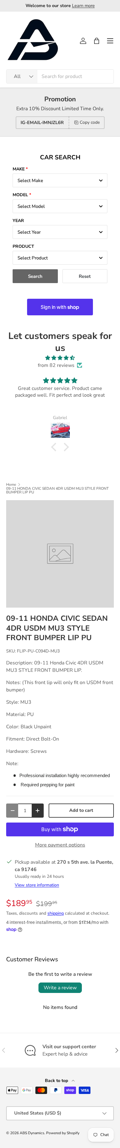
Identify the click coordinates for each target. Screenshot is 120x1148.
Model (20, 195)
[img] (60, 358)
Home (11, 484)
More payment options (60, 845)
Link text (86, 5)
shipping (55, 913)
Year (18, 221)
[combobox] (60, 76)
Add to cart (81, 810)
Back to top (57, 1081)
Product (23, 246)
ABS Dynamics (32, 1132)
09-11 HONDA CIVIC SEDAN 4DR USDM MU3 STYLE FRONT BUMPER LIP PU (57, 490)
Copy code (90, 122)
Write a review (60, 987)
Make (19, 169)
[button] (96, 41)
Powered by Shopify (62, 1132)
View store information (37, 885)
